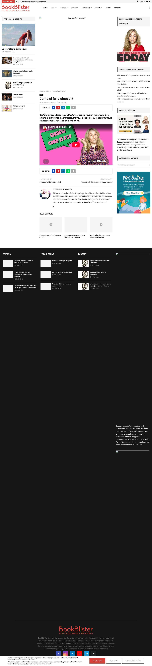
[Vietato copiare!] (7, 108)
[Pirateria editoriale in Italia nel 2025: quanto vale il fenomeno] (8, 288)
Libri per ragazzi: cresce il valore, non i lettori (23, 262)
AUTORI (74, 8)
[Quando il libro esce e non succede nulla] (46, 286)
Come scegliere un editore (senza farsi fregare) (75, 236)
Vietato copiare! (19, 106)
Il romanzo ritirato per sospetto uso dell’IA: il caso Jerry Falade (23, 60)
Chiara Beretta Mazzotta (48, 102)
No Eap (108, 8)
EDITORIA (63, 8)
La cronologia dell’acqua (14, 49)
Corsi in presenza (127, 110)
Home (45, 8)
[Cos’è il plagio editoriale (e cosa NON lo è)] (7, 85)
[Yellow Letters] (7, 96)
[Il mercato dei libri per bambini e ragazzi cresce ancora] (8, 274)
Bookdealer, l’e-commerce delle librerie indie (100, 236)
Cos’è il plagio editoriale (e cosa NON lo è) (22, 84)
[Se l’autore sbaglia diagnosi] (46, 263)
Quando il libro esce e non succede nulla (61, 285)
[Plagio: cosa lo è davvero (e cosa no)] (7, 73)
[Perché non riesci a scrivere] (46, 274)
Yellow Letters (18, 94)
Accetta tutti (97, 661)
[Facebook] (58, 653)
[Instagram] (65, 653)
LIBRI (52, 8)
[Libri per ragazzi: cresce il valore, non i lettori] (8, 263)
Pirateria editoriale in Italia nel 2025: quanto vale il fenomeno (25, 287)
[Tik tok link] (149, 1)
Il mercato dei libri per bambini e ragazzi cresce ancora (23, 274)
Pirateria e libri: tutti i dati (50, 182)
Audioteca (86, 8)
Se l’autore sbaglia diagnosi (62, 261)
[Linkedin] (72, 653)
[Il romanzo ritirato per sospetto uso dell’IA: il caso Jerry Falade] (7, 60)
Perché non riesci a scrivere (62, 272)
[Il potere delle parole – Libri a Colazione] (83, 263)
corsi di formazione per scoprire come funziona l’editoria (132, 428)
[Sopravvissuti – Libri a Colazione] (83, 274)
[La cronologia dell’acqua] (18, 35)
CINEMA (98, 8)
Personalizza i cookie (132, 661)
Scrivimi (117, 8)
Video (41, 94)
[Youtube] (79, 653)
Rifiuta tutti (114, 661)
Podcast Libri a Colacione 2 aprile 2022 (96, 182)
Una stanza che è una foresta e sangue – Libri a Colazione (100, 285)
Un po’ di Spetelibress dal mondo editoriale (35, 1)
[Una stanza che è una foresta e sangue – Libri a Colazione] (83, 286)
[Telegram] (86, 653)
